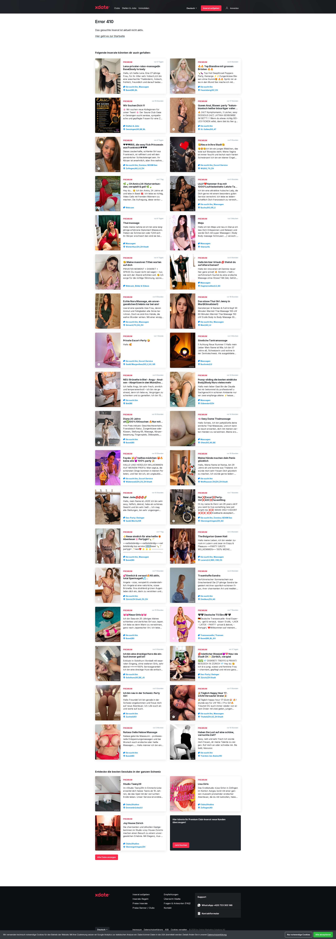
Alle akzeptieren (323, 934)
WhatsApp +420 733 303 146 (217, 905)
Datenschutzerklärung (217, 934)
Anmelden (234, 8)
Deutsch (191, 8)
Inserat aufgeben (211, 8)
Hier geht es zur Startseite (110, 36)
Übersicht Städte (172, 899)
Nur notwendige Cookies (298, 934)
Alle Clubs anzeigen (106, 857)
